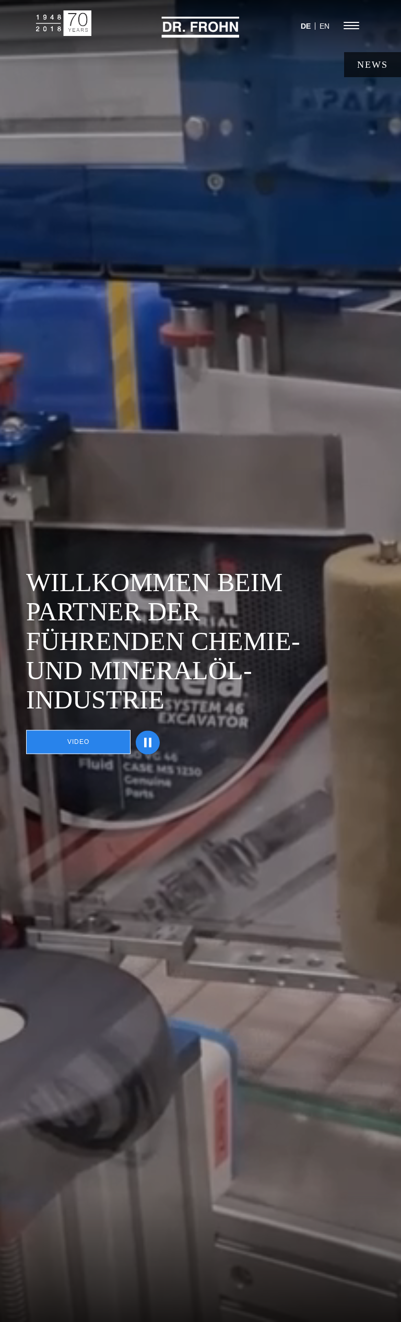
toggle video (148, 742)
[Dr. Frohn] (200, 33)
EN (324, 26)
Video (78, 742)
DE (306, 26)
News (372, 64)
